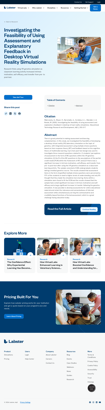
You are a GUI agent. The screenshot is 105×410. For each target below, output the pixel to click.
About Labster (51, 355)
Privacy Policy (93, 361)
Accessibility (92, 370)
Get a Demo (95, 8)
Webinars (70, 367)
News (69, 371)
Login (98, 2)
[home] (52, 341)
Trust (90, 378)
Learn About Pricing (14, 316)
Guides (69, 375)
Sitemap (91, 382)
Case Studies (72, 363)
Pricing (6, 359)
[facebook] (90, 402)
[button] (23, 8)
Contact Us (78, 2)
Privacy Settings (25, 402)
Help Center (29, 359)
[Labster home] (10, 8)
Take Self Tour (18, 97)
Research (70, 379)
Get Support (89, 2)
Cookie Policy (93, 365)
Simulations (8, 355)
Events (69, 359)
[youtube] (100, 402)
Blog (68, 355)
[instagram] (93, 402)
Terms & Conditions (92, 356)
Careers (49, 359)
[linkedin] (97, 402)
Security (91, 374)
